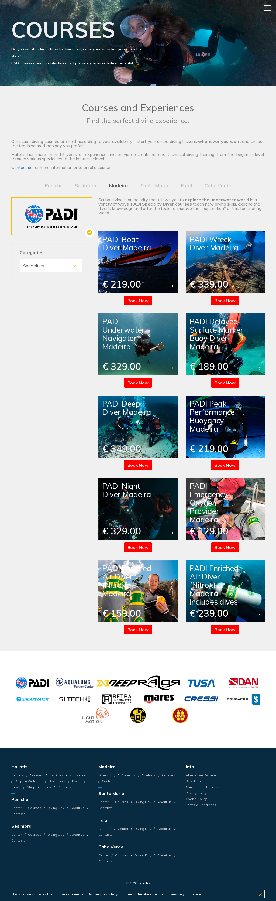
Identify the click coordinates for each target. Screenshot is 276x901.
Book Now (138, 300)
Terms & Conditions (201, 805)
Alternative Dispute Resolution (201, 778)
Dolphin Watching (28, 781)
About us (77, 808)
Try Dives (56, 775)
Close (261, 894)
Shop (31, 787)
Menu (267, 8)
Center (17, 808)
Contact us (21, 167)
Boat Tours (57, 781)
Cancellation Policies (202, 787)
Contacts (64, 787)
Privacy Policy (196, 793)
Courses (36, 775)
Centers (18, 775)
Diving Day (56, 808)
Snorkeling (77, 775)
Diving (76, 781)
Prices (46, 787)
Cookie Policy (196, 799)
